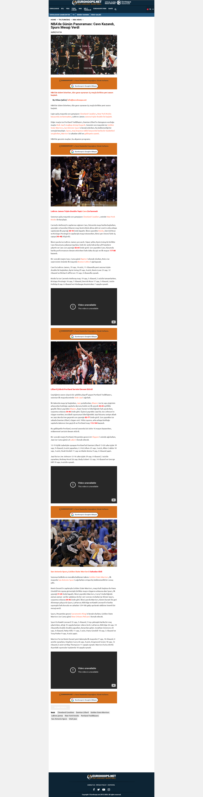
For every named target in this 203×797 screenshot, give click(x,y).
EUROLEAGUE (54, 8)
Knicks (101, 231)
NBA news (77, 19)
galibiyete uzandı (91, 133)
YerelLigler (74, 9)
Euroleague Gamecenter (60, 15)
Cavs (84, 211)
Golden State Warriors (78, 571)
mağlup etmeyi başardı (75, 125)
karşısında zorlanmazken (61, 116)
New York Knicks (104, 114)
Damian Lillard (82, 712)
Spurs (68, 130)
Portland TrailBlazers (90, 716)
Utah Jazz (60, 125)
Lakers (73, 440)
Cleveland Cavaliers (88, 114)
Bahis (110, 8)
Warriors (65, 133)
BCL (62, 8)
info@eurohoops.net (77, 100)
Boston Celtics (84, 262)
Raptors (84, 259)
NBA (80, 8)
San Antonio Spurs (72, 128)
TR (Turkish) (64, 19)
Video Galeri (96, 15)
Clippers (95, 437)
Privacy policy (101, 785)
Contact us (91, 785)
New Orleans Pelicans (80, 616)
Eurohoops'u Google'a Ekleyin (86, 86)
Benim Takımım (83, 15)
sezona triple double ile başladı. (98, 116)
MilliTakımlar (87, 9)
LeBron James (57, 716)
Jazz (79, 403)
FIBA (67, 8)
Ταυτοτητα (111, 785)
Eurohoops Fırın (99, 8)
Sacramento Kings (79, 614)
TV (74, 15)
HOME (53, 19)
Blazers (95, 403)
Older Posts (60, 707)
